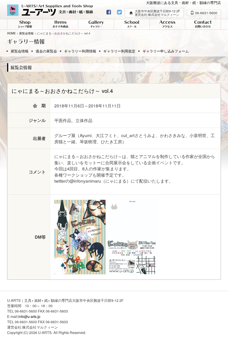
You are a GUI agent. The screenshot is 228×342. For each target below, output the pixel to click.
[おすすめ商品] (60, 24)
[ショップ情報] (25, 24)
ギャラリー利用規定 (119, 51)
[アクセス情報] (167, 24)
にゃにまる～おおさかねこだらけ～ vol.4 (62, 90)
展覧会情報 (19, 51)
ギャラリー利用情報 (80, 51)
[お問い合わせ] (203, 24)
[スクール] (131, 24)
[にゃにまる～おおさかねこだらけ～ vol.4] (80, 236)
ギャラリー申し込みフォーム (165, 51)
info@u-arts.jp (29, 316)
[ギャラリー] (96, 24)
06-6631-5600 (206, 12)
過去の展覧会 (46, 51)
